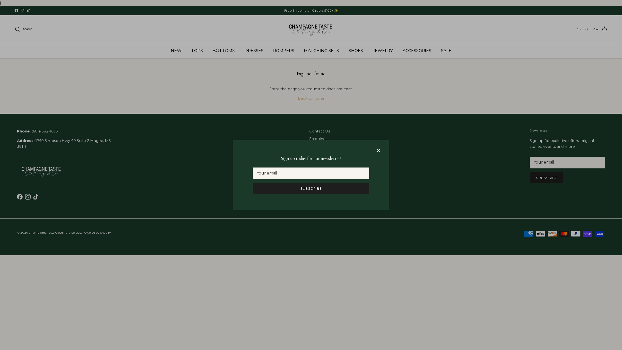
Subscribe (310, 188)
